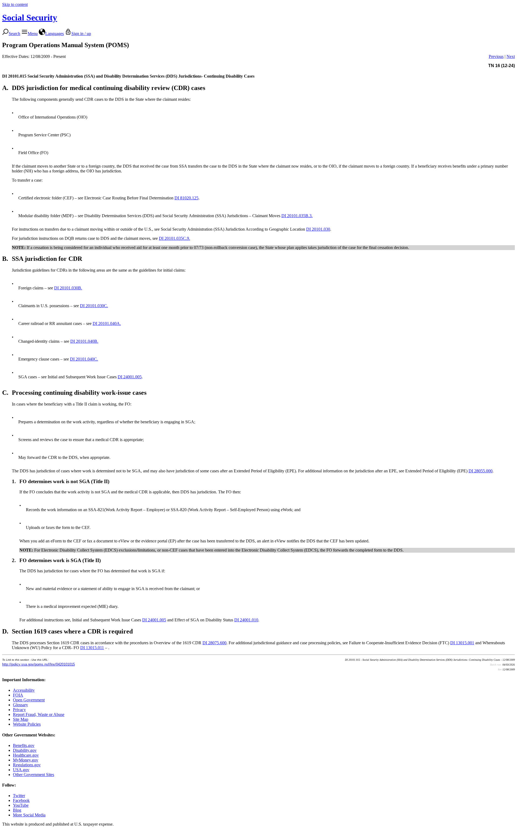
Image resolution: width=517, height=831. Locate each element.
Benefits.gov (23, 745)
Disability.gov (25, 750)
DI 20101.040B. (84, 341)
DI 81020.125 (186, 198)
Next (510, 56)
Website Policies (27, 724)
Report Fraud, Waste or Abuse (38, 714)
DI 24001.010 (246, 620)
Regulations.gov (27, 765)
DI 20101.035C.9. (174, 238)
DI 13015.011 (92, 647)
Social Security (29, 17)
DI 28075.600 (214, 642)
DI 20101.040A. (107, 323)
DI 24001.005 (130, 377)
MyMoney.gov (25, 760)
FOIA (18, 695)
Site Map (20, 719)
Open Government (29, 700)
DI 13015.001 (462, 642)
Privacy (19, 709)
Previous (496, 56)
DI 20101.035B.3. (297, 215)
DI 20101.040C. (84, 359)
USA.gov (21, 769)
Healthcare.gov (26, 755)
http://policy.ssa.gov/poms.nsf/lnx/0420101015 (38, 664)
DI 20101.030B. (68, 288)
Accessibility (24, 690)
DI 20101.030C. (94, 305)
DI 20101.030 (318, 229)
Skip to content (15, 4)
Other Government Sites (33, 774)
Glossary (20, 704)
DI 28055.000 (480, 471)
